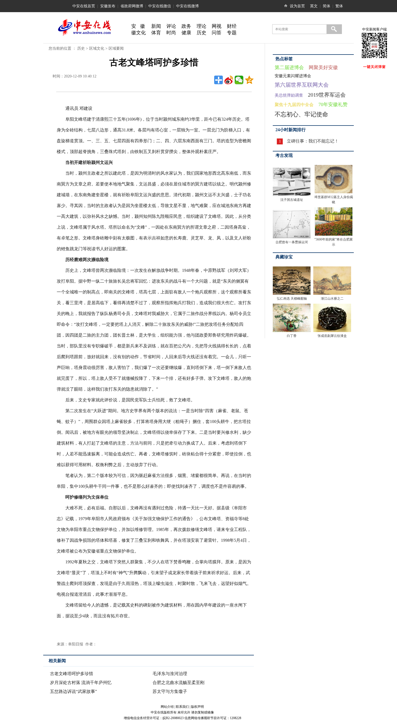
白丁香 (292, 336)
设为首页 (297, 6)
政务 (186, 26)
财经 (232, 26)
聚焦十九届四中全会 (294, 104)
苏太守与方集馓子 (170, 691)
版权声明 (197, 707)
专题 (232, 32)
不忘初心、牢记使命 (301, 114)
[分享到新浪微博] (228, 80)
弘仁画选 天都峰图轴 (292, 298)
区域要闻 (116, 48)
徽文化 (138, 32)
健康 (186, 32)
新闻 (156, 26)
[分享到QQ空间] (249, 80)
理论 (201, 26)
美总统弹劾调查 (289, 95)
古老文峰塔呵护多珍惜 (71, 673)
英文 (314, 6)
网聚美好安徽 (323, 67)
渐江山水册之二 (332, 298)
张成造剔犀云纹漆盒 (332, 336)
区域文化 (96, 48)
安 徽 (138, 26)
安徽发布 (107, 6)
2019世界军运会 (327, 95)
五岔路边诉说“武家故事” (73, 691)
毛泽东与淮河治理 (170, 673)
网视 (216, 26)
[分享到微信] (239, 80)
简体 (326, 6)
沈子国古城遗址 (291, 200)
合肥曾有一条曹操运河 (291, 242)
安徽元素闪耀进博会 (293, 76)
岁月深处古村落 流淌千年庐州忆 (81, 682)
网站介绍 (167, 707)
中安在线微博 (187, 6)
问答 (216, 32)
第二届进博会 (289, 67)
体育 (156, 32)
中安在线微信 (159, 6)
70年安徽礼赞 (333, 104)
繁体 (339, 6)
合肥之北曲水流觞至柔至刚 (178, 682)
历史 (201, 32)
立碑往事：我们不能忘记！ (313, 141)
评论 (171, 26)
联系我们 (182, 707)
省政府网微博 (131, 6)
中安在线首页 (83, 6)
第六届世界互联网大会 (302, 85)
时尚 (171, 32)
